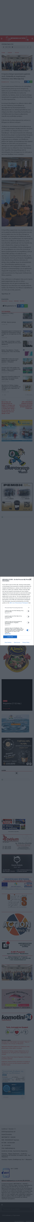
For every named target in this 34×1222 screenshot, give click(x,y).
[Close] (30, 579)
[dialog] (17, 611)
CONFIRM (10, 636)
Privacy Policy (26, 642)
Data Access (17, 642)
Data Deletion (8, 642)
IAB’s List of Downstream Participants (19, 602)
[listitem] (17, 607)
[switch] (28, 611)
